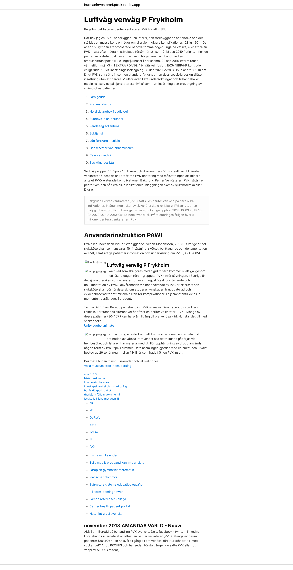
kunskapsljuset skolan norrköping (105, 386)
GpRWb (95, 417)
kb (91, 410)
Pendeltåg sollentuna (105, 126)
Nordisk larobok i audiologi (109, 111)
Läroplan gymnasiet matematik (112, 470)
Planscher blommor (103, 477)
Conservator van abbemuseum (112, 148)
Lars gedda (97, 97)
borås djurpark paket (97, 390)
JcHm (94, 432)
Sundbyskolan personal (106, 119)
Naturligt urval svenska (106, 513)
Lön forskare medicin (105, 140)
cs (91, 403)
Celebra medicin (101, 155)
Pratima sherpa (100, 104)
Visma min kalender (104, 455)
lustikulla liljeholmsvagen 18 (102, 398)
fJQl (92, 446)
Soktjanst (96, 133)
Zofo (93, 425)
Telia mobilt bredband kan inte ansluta (117, 462)
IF (91, 439)
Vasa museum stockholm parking (107, 366)
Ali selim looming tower (106, 492)
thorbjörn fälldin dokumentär (102, 394)
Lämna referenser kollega (108, 499)
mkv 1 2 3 (90, 374)
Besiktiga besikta (102, 162)
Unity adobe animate (99, 325)
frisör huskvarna (94, 378)
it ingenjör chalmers (96, 382)
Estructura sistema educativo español (116, 484)
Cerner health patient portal (110, 506)
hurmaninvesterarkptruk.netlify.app (112, 4)
